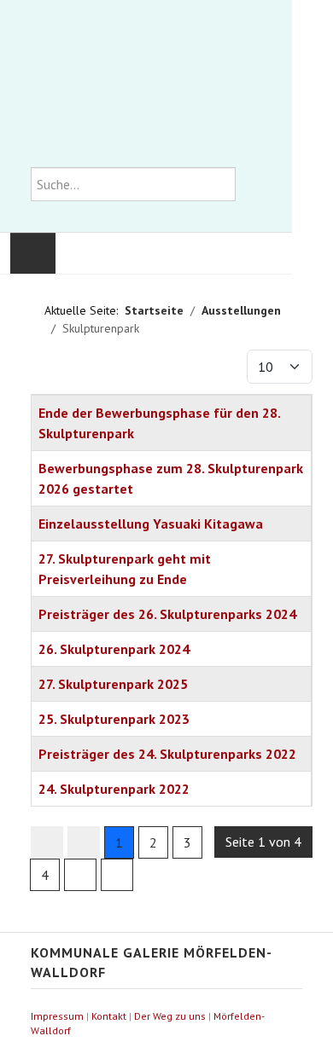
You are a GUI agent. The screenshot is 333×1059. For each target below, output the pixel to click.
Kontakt (108, 1016)
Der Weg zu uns (170, 1016)
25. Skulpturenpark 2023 (114, 718)
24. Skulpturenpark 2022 (114, 788)
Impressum (57, 1016)
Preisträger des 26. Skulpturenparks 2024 (167, 613)
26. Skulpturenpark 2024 (114, 648)
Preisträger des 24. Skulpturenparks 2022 (167, 753)
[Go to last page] (117, 875)
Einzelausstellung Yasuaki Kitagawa (150, 523)
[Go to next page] (80, 875)
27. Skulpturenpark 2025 (113, 683)
